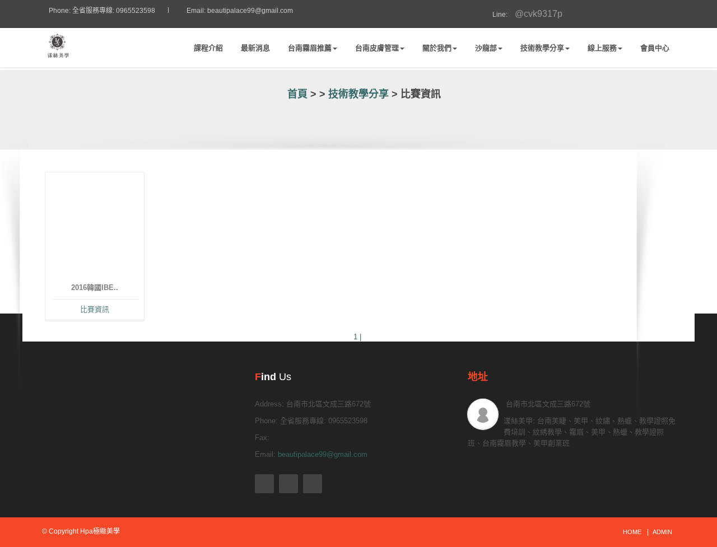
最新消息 (255, 48)
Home (632, 532)
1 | (358, 337)
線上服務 (602, 48)
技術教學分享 (542, 48)
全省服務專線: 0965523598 (113, 11)
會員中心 (654, 48)
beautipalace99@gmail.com (250, 11)
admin (662, 532)
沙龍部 (486, 48)
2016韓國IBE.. (94, 287)
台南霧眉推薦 (310, 48)
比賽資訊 (94, 309)
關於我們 (436, 48)
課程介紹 (208, 48)
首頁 (296, 94)
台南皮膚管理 (377, 48)
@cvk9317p (524, 13)
